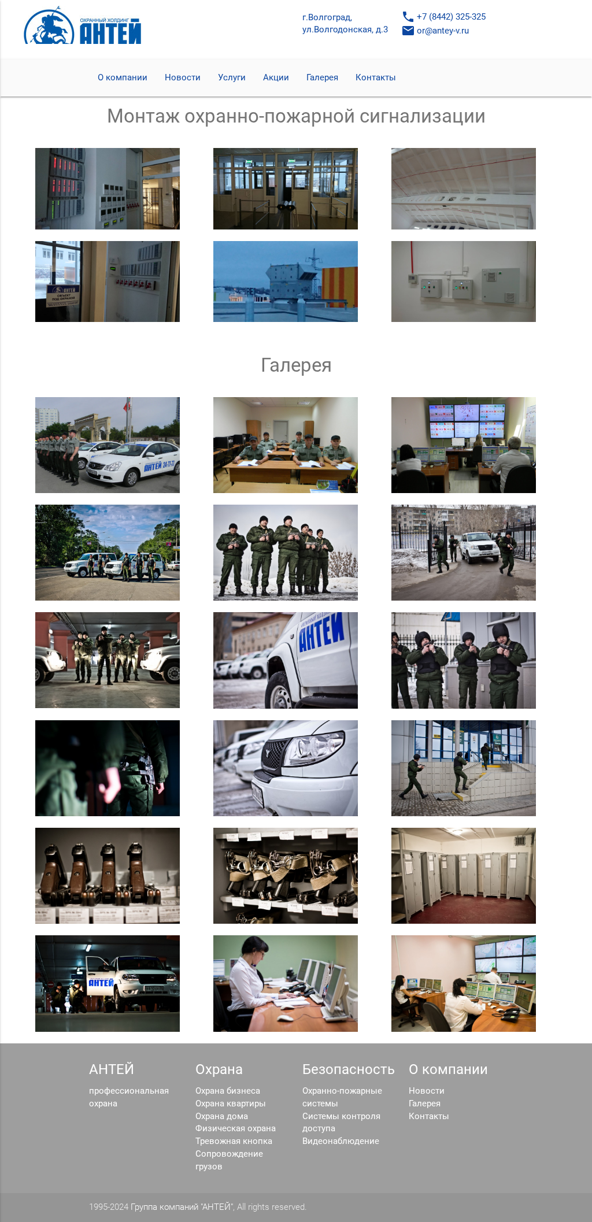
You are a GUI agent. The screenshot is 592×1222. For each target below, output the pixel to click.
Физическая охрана (235, 1129)
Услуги (232, 78)
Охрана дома (221, 1116)
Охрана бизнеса (227, 1091)
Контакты (376, 78)
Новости (183, 78)
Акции (276, 78)
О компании (122, 78)
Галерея (322, 78)
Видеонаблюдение (340, 1141)
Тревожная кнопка (233, 1141)
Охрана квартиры (230, 1104)
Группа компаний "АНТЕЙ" (182, 1207)
